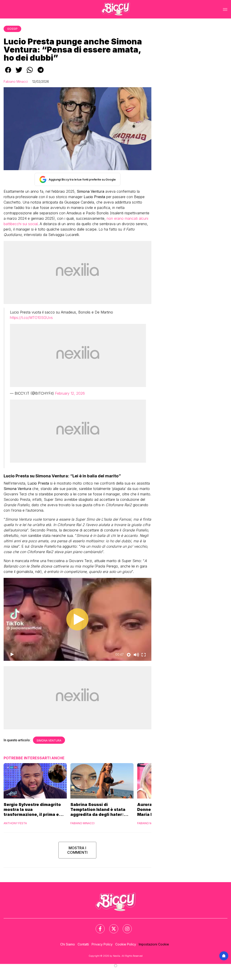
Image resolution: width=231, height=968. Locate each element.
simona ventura (49, 740)
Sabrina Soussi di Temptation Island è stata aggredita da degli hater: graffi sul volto (97, 809)
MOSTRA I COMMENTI (77, 850)
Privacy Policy (102, 944)
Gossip (12, 28)
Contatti (83, 944)
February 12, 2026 (70, 393)
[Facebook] (97, 926)
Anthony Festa (15, 823)
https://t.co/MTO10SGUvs (31, 317)
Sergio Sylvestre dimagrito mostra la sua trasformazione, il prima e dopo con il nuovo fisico (32, 809)
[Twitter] (111, 926)
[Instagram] (124, 926)
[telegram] (40, 73)
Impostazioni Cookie (154, 944)
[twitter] (18, 73)
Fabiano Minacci (16, 81)
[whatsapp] (29, 73)
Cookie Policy (125, 944)
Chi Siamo (67, 944)
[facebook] (8, 73)
